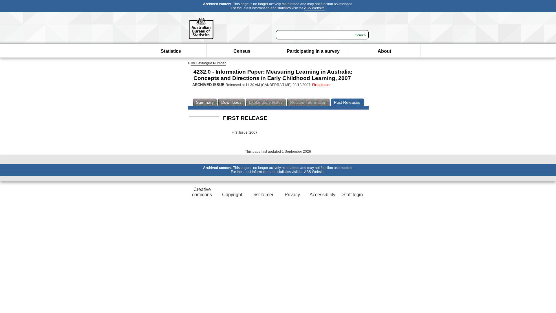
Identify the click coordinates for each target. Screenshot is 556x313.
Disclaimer (262, 194)
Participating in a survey (313, 51)
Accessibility (322, 194)
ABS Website (314, 8)
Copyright (232, 194)
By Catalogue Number (208, 63)
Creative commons (202, 192)
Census (241, 51)
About (384, 51)
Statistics (171, 51)
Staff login (352, 194)
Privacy (292, 194)
